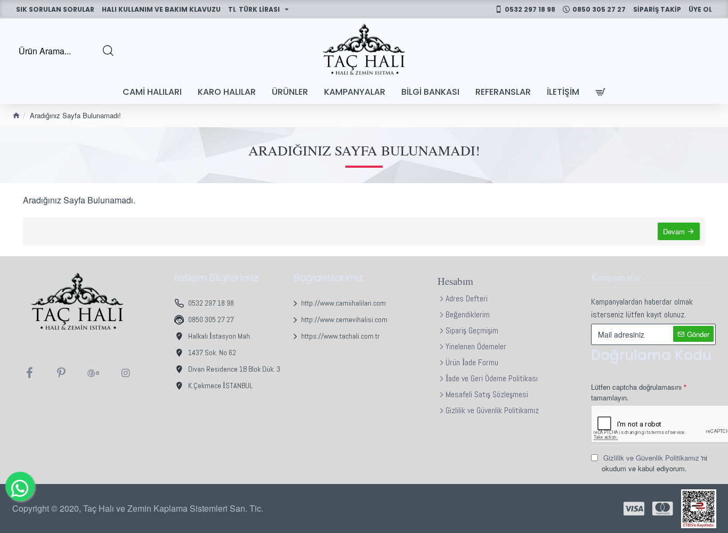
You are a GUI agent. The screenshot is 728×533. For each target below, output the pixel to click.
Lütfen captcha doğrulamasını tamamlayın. (636, 392)
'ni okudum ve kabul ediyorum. (654, 463)
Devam (674, 231)
